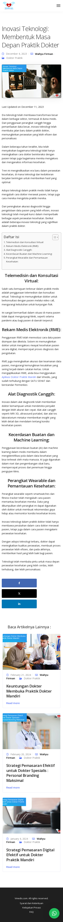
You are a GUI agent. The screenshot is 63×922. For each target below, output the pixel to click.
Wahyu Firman (44, 54)
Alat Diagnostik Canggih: (19, 249)
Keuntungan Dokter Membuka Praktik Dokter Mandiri (29, 690)
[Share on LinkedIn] (19, 604)
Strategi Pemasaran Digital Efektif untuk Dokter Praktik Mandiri (30, 854)
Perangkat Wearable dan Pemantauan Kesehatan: (27, 259)
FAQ (31, 911)
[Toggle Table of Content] (54, 237)
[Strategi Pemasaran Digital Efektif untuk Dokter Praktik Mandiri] (31, 815)
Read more (13, 703)
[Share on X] (19, 593)
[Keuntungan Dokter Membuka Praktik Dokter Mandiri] (31, 651)
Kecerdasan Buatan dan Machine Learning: (29, 253)
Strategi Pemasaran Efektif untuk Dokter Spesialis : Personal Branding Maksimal (30, 773)
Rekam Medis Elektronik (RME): (22, 246)
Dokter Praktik (14, 58)
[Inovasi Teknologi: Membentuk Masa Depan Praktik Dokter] (31, 82)
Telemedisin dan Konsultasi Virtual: (25, 242)
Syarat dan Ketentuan (31, 903)
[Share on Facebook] (19, 583)
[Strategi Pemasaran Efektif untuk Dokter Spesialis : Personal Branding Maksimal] (31, 731)
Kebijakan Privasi (31, 907)
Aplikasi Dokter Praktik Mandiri (19, 377)
